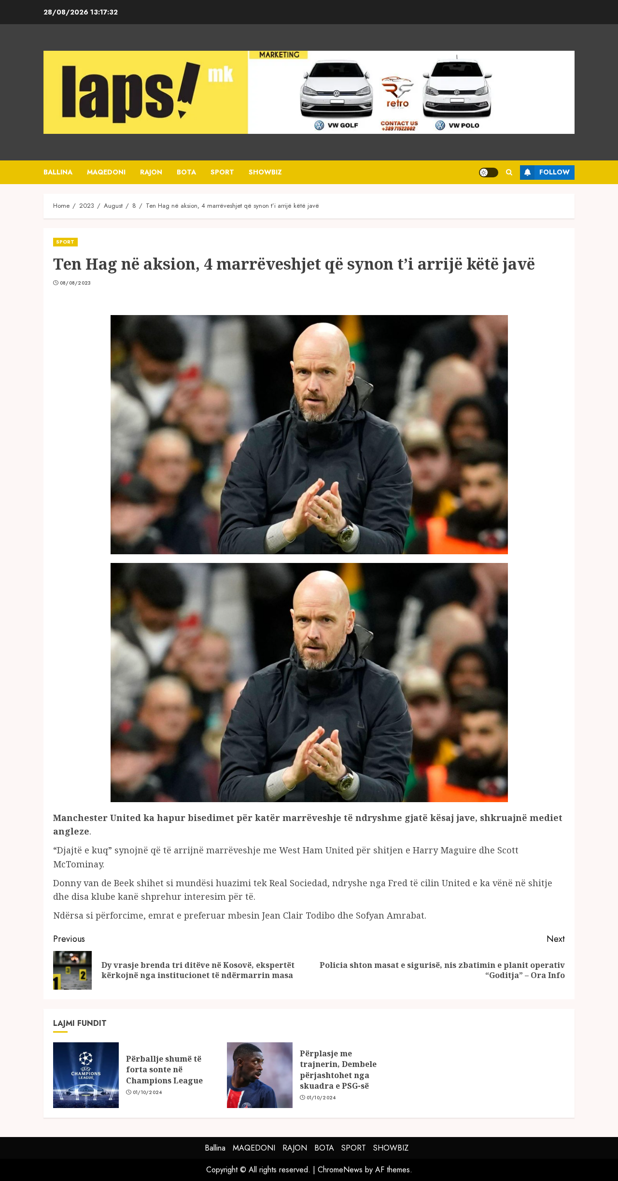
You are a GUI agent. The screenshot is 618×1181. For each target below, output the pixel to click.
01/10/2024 (147, 1092)
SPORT (222, 172)
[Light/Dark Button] (488, 172)
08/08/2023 (75, 283)
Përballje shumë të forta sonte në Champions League (164, 1069)
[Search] (509, 172)
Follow (554, 172)
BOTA (186, 172)
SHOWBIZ (265, 172)
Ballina (57, 172)
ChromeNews (340, 1169)
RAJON (151, 172)
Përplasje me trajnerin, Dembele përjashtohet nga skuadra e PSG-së (338, 1069)
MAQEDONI (106, 172)
